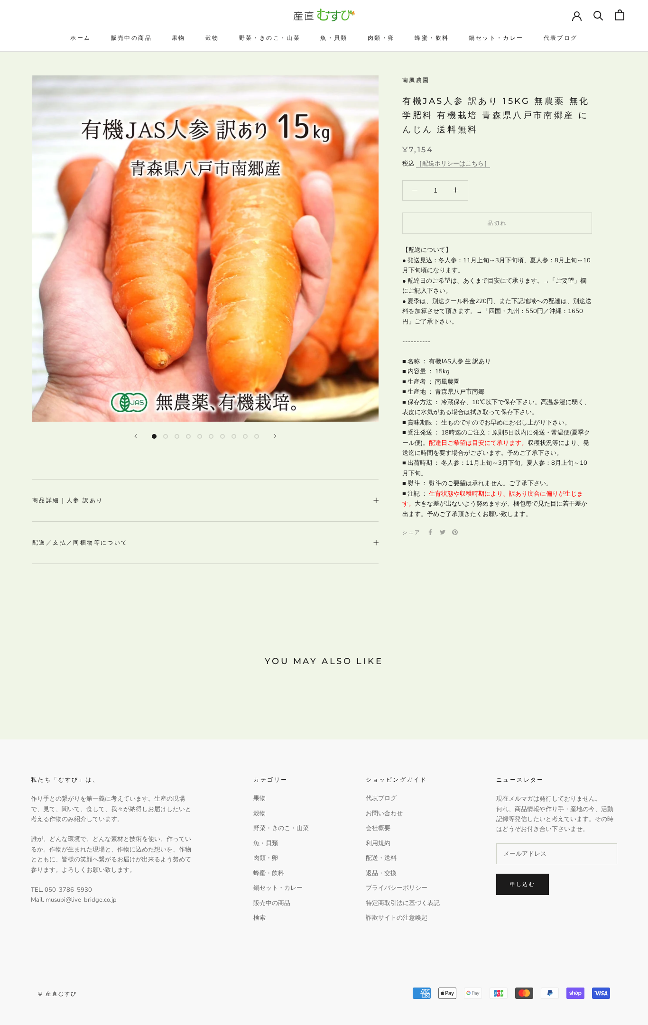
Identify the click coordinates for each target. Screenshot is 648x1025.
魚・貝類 (334, 37)
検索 (259, 918)
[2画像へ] (165, 436)
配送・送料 (381, 858)
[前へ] (135, 436)
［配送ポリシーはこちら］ (453, 163)
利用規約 (378, 843)
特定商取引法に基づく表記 (403, 903)
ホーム (80, 37)
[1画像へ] (154, 436)
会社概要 (378, 828)
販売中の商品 (131, 37)
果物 (178, 37)
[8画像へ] (233, 436)
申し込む (522, 884)
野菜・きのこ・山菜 (270, 37)
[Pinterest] (455, 532)
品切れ (497, 223)
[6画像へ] (211, 436)
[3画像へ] (177, 436)
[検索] (598, 15)
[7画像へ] (222, 436)
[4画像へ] (188, 436)
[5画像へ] (199, 436)
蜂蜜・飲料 (432, 37)
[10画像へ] (256, 436)
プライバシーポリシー (396, 888)
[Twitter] (442, 532)
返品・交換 (381, 873)
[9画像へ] (245, 436)
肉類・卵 (381, 37)
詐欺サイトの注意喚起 (396, 918)
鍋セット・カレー (496, 37)
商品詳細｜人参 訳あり (67, 500)
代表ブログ (561, 37)
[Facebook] (430, 532)
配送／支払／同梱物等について (80, 542)
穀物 (212, 37)
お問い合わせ (384, 813)
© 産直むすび (57, 993)
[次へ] (275, 436)
